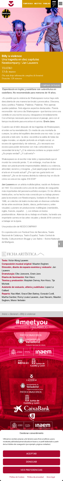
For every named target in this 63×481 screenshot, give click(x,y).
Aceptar (31, 453)
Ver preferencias (31, 469)
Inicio (4, 314)
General (14, 314)
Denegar (31, 461)
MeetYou (38, 4)
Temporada (28, 4)
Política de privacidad (35, 477)
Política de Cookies (17, 477)
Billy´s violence (27, 314)
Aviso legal (51, 477)
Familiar (46, 4)
